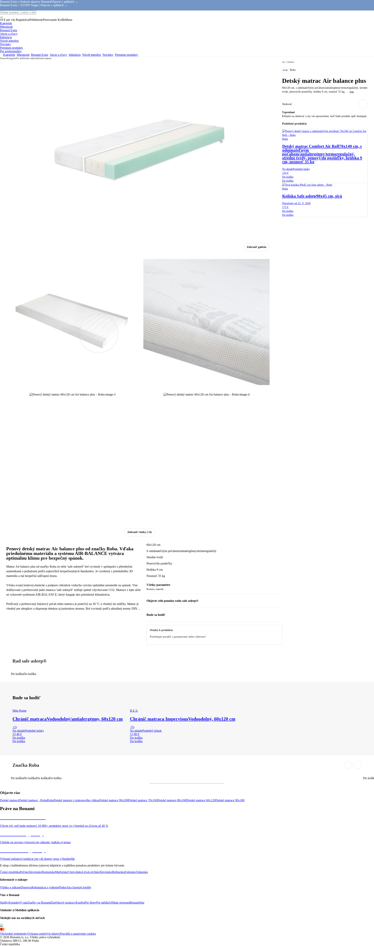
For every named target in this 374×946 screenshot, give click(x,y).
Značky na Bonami (39, 902)
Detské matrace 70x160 (142, 800)
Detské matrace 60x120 (200, 800)
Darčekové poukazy (63, 902)
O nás (23, 902)
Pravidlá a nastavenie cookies (78, 933)
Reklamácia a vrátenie (45, 887)
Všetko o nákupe (10, 887)
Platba (62, 887)
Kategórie (11, 58)
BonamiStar (137, 902)
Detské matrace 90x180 (229, 800)
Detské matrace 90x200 (113, 800)
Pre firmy (90, 902)
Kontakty (14, 902)
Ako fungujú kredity (78, 887)
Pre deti (19, 58)
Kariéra (80, 902)
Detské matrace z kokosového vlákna (76, 800)
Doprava (26, 887)
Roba (50, 800)
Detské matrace (45, 58)
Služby (4, 902)
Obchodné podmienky (13, 933)
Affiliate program (119, 902)
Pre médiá (102, 902)
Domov (3, 58)
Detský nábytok (30, 58)
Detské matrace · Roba (33, 800)
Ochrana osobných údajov (43, 933)
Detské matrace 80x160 (171, 800)
